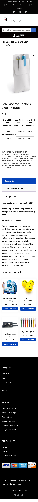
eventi (17, 161)
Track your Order (9, 408)
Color (8, 138)
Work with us (7, 417)
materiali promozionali (11, 163)
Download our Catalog (11, 425)
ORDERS (5, 447)
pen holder (26, 163)
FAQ (32, 5)
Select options (10, 308)
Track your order (12, 1)
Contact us (6, 382)
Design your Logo (9, 429)
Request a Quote (11, 5)
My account (24, 5)
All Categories (18, 152)
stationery (6, 168)
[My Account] (14, 35)
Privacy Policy (24, 481)
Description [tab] (10, 181)
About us (20, 8)
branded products (21, 159)
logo (29, 161)
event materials (8, 161)
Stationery (6, 156)
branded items (22, 156)
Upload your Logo (26, 1)
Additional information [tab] (14, 188)
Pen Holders (24, 154)
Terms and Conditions (11, 484)
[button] (33, 55)
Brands (4, 390)
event (32, 159)
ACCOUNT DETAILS (9, 456)
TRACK (4, 451)
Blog (3, 378)
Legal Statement (9, 481)
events (24, 161)
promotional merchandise (20, 165)
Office (15, 154)
